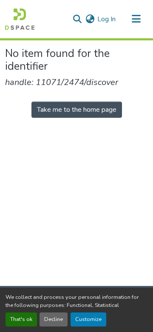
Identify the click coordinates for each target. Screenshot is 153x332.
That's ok (21, 319)
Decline (53, 319)
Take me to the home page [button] (76, 109)
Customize (88, 319)
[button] (19, 19)
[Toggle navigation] (136, 19)
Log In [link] (106, 19)
